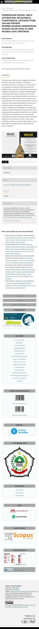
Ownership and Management (19, 375)
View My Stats (17, 570)
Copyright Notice (19, 370)
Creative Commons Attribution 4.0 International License (20, 606)
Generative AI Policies (19, 378)
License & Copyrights (19, 359)
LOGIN (19, 300)
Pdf (5, 162)
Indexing (19, 381)
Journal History (19, 354)
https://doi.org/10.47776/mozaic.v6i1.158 (17, 69)
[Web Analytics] (9, 570)
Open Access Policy (19, 362)
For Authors (19, 493)
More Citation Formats (13, 221)
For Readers (19, 490)
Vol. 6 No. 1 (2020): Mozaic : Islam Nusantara (16, 10)
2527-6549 (16, 588)
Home (4, 8)
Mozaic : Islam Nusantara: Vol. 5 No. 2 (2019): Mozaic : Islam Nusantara (19, 276)
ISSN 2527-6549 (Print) (19, 403)
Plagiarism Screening (19, 364)
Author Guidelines (19, 345)
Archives (10, 8)
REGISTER (19, 296)
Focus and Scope (20, 340)
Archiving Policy (19, 367)
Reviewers (19, 343)
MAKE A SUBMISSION (19, 305)
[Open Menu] (2, 2)
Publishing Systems (19, 351)
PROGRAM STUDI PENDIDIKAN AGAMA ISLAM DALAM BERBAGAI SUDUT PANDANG (19, 283)
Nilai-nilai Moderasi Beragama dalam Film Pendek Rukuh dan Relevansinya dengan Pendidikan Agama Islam (21, 247)
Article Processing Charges (19, 356)
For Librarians (19, 495)
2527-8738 (16, 589)
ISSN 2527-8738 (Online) (19, 415)
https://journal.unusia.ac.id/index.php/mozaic (24, 591)
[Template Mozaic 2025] (19, 431)
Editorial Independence (19, 373)
